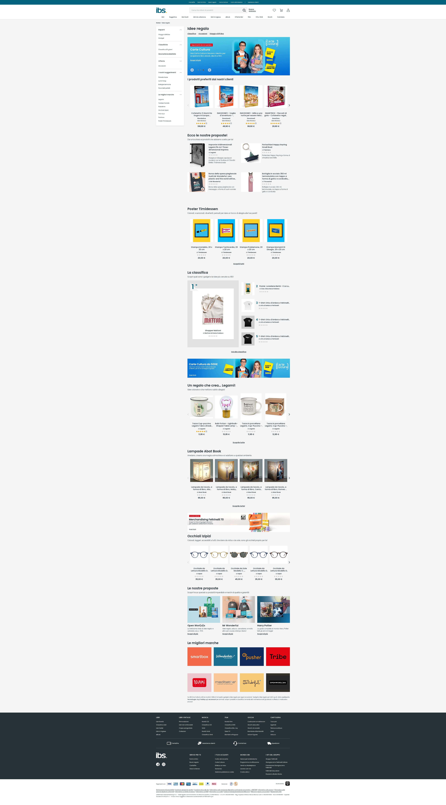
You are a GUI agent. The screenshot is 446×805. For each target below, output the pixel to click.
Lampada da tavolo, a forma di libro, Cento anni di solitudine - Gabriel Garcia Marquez (251, 488)
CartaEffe (192, 2)
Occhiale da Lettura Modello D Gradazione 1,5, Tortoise (278, 569)
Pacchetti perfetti (164, 88)
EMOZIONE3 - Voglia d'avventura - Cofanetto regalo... (226, 114)
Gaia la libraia (195, 769)
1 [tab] (198, 70)
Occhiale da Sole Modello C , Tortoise (239, 569)
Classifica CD (207, 725)
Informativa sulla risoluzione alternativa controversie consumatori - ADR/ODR (233, 790)
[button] (244, 10)
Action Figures (253, 735)
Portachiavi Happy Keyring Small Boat (274, 146)
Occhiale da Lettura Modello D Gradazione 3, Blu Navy (199, 569)
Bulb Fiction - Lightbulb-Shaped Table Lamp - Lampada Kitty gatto (226, 424)
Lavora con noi (245, 769)
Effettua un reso (220, 765)
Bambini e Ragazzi (231, 735)
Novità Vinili (206, 731)
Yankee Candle (163, 103)
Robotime (161, 107)
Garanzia (218, 769)
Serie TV (227, 731)
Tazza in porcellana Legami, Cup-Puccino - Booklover (251, 424)
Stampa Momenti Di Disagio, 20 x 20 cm (275, 248)
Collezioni (182, 731)
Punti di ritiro (202, 2)
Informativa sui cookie (216, 792)
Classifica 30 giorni (165, 50)
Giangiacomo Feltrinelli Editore (276, 762)
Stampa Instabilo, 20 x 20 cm (201, 248)
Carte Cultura (223, 2)
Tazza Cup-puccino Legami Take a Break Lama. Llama (201, 424)
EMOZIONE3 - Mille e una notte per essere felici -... (251, 114)
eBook (158, 735)
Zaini (272, 731)
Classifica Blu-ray (231, 728)
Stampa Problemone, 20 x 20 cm (251, 248)
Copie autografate (185, 728)
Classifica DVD (230, 725)
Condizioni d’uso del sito (201, 790)
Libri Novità (160, 722)
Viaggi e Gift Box (164, 35)
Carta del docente (236, 2)
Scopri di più (197, 162)
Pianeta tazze (163, 77)
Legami (161, 99)
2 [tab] (200, 70)
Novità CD (205, 722)
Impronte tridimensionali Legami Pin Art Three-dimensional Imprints (220, 147)
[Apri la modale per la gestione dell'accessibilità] (287, 783)
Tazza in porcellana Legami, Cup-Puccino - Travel (276, 424)
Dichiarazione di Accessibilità (165, 790)
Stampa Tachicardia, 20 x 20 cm (226, 248)
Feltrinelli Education (272, 771)
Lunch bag (162, 81)
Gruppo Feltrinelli (271, 759)
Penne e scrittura (276, 728)
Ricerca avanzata (252, 10)
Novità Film (229, 722)
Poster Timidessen (164, 121)
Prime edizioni (184, 722)
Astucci (273, 735)
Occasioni (162, 66)
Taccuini (274, 722)
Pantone (161, 117)
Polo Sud (161, 114)
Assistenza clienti (253, 2)
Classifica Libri (161, 725)
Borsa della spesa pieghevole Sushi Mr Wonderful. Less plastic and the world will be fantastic (222, 176)
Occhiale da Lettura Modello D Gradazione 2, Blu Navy (259, 569)
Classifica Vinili (207, 735)
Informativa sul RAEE (202, 792)
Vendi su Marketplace (248, 765)
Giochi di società (254, 728)
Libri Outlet (159, 728)
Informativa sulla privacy (265, 790)
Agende (273, 725)
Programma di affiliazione (249, 762)
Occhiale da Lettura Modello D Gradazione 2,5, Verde (219, 569)
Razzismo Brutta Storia (274, 774)
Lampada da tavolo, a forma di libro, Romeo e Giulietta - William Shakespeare (276, 488)
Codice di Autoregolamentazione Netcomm (237, 792)
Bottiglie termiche (164, 84)
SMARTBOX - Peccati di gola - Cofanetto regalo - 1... (275, 114)
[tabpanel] (238, 56)
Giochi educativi (253, 725)
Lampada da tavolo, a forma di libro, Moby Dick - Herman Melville (226, 488)
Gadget (161, 38)
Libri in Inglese (161, 731)
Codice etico (244, 772)
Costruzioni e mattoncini (256, 722)
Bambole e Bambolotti (256, 731)
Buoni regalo (212, 2)
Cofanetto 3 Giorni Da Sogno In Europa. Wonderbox (201, 114)
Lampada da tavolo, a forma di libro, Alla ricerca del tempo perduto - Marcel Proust (201, 488)
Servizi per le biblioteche (248, 759)
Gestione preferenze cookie (224, 772)
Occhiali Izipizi (163, 110)
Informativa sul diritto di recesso (185, 792)
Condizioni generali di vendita (184, 790)
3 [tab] (203, 70)
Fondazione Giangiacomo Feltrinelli (275, 766)
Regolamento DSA (276, 792)
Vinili (203, 728)
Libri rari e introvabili (186, 725)
